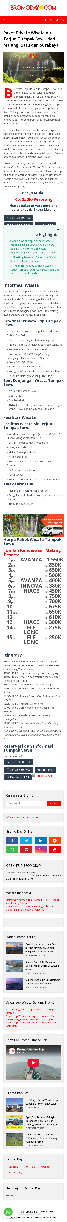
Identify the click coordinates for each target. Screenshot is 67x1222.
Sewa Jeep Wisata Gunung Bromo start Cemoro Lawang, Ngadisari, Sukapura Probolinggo (32, 1017)
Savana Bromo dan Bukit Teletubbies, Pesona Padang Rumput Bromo (41, 1138)
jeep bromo (14, 1166)
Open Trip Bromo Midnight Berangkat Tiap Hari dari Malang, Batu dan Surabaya (41, 1121)
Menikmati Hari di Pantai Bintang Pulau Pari (30, 906)
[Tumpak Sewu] (42, 775)
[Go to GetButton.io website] (8, 1218)
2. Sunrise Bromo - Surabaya (46, 875)
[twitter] (26, 840)
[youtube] (54, 849)
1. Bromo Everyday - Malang (20, 872)
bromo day (44, 1166)
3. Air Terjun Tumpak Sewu (20, 878)
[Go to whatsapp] (8, 1212)
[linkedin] (40, 840)
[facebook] (45, 20)
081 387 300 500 (20, 770)
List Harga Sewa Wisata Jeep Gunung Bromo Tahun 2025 (41, 1101)
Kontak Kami (46, 1211)
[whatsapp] (63, 20)
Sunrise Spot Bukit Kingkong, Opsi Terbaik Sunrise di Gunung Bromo (42, 965)
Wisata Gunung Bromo (43, 1217)
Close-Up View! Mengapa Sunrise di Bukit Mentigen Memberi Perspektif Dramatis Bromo (42, 948)
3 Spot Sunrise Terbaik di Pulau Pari (26, 909)
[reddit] (54, 840)
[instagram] (51, 20)
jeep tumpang (15, 1172)
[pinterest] (57, 20)
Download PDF (19, 777)
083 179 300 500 (20, 218)
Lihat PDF (46, 770)
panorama (29, 1166)
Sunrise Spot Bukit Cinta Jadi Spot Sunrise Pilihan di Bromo (42, 981)
